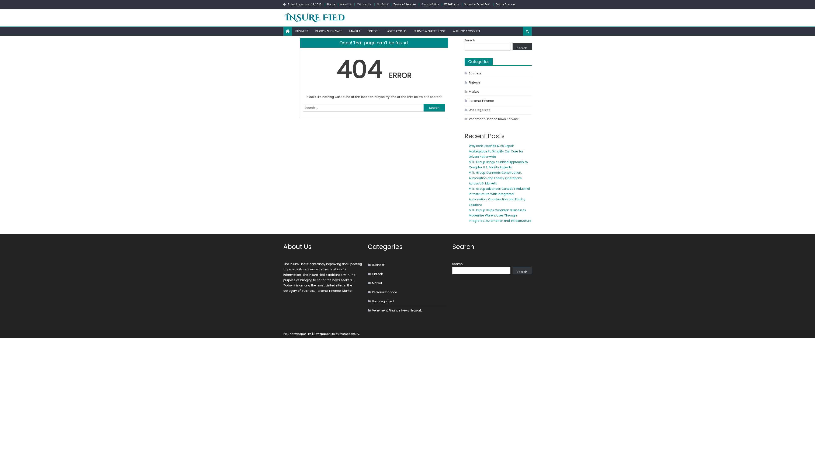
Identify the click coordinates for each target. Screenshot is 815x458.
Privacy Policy (430, 4)
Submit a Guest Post (477, 4)
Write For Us (451, 4)
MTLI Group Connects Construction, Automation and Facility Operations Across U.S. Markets (495, 177)
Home (331, 4)
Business (301, 31)
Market (355, 31)
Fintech (373, 31)
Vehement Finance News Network (494, 119)
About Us (346, 4)
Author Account (506, 4)
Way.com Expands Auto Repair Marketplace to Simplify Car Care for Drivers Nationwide (496, 151)
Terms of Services (404, 4)
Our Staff (382, 4)
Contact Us (364, 4)
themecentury (349, 334)
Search (470, 40)
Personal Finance (328, 31)
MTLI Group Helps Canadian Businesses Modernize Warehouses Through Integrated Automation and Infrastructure (500, 215)
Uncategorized (479, 110)
